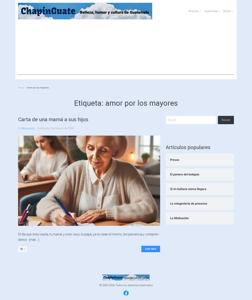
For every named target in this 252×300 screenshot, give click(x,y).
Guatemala (211, 11)
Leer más (150, 249)
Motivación (28, 128)
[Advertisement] (126, 49)
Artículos (194, 11)
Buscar (226, 119)
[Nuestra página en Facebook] (126, 295)
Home (21, 88)
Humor (227, 11)
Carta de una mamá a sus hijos (53, 119)
